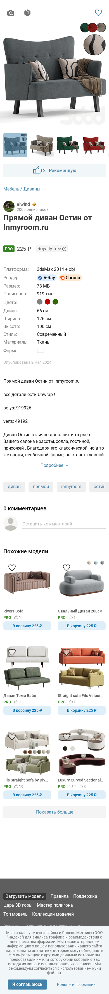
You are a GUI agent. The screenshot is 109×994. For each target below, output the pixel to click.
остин (100, 486)
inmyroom (71, 486)
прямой (41, 486)
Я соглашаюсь (27, 984)
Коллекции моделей (53, 914)
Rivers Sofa (13, 611)
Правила (60, 896)
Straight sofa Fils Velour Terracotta (81, 695)
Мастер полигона (55, 905)
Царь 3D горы (17, 905)
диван (14, 486)
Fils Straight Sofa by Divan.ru (26, 780)
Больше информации (76, 984)
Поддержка (85, 896)
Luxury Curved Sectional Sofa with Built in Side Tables (81, 780)
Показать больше (54, 812)
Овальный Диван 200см (80, 611)
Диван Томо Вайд (19, 695)
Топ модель (15, 914)
